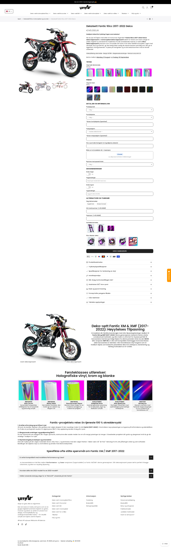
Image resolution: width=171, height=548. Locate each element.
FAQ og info (56, 518)
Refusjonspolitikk (92, 506)
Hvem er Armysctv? (127, 515)
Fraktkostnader (126, 509)
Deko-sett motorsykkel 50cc (62, 500)
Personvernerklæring (128, 500)
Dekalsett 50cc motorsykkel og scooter (36, 19)
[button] (9, 11)
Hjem (19, 19)
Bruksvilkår (89, 503)
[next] (81, 52)
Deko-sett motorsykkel (60, 509)
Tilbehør (55, 515)
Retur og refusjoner (127, 506)
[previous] (22, 52)
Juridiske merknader (127, 512)
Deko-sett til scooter (59, 503)
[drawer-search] (143, 7)
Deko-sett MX (57, 506)
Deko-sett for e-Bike (59, 512)
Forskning (89, 500)
